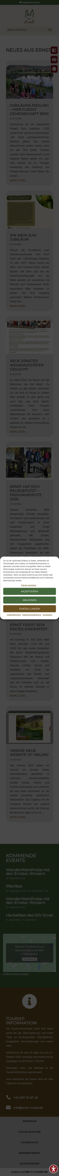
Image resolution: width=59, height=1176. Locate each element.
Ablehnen (29, 600)
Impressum (47, 615)
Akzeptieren (29, 591)
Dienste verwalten (28, 585)
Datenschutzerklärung (31, 615)
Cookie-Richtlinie (14, 615)
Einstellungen (29, 608)
